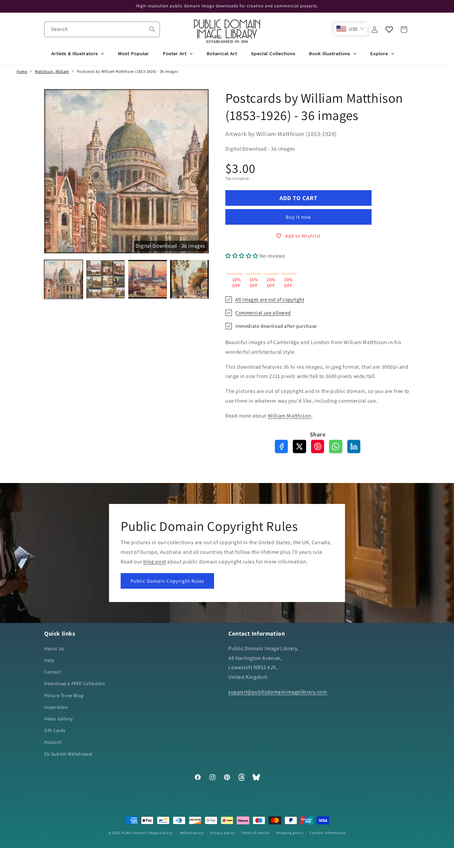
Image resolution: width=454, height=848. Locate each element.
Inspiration (56, 707)
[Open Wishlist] (389, 29)
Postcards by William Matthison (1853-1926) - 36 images (127, 71)
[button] (404, 29)
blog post (154, 561)
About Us (54, 649)
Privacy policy (222, 832)
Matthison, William (52, 71)
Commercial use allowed (262, 312)
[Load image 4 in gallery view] (189, 279)
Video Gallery (58, 719)
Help (49, 660)
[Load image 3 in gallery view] (147, 279)
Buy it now (298, 217)
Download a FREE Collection (74, 683)
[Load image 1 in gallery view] (63, 279)
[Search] (152, 29)
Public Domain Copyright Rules (167, 581)
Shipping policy (289, 832)
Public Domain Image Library (147, 832)
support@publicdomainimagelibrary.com (277, 691)
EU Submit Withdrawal (68, 754)
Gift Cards (54, 730)
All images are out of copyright (269, 299)
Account (53, 742)
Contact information (328, 832)
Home (22, 71)
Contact (52, 672)
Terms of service (255, 832)
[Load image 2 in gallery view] (105, 279)
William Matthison (289, 415)
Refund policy (192, 832)
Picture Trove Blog (63, 695)
